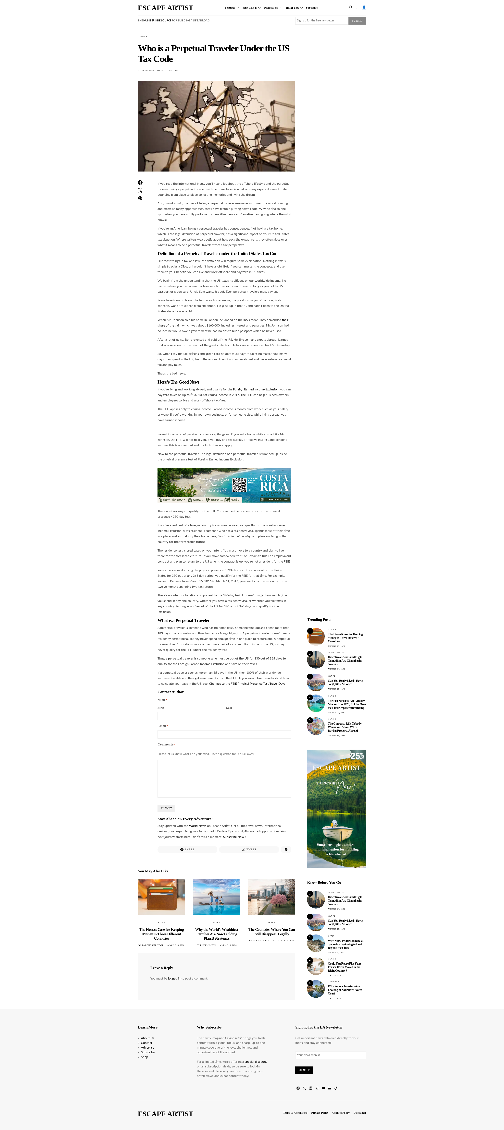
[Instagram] (310, 1088)
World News (198, 825)
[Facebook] (298, 1088)
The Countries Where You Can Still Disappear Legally (271, 931)
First (161, 707)
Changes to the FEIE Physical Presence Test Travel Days (247, 683)
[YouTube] (323, 1088)
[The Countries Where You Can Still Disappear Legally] (271, 897)
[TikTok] (336, 1088)
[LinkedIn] (329, 1088)
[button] (357, 7)
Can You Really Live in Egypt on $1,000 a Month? (345, 682)
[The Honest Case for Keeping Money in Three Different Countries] (161, 897)
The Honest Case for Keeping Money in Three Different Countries (161, 933)
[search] (350, 8)
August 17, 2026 (336, 689)
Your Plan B (249, 7)
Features (230, 7)
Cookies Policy (341, 1112)
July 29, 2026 (334, 975)
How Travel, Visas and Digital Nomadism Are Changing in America (345, 660)
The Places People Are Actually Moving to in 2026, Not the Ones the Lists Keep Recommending (347, 704)
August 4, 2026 (336, 953)
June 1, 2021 (173, 70)
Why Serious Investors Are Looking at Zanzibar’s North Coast (345, 990)
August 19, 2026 (336, 735)
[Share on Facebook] (140, 182)
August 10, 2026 (228, 945)
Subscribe (312, 7)
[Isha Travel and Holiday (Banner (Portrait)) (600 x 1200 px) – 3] (336, 808)
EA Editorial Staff (152, 70)
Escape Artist (165, 8)
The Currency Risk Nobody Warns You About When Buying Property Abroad (344, 727)
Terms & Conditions (295, 1112)
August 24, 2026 (336, 669)
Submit (357, 20)
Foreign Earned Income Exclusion (256, 389)
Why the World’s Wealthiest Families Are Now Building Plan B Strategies (216, 933)
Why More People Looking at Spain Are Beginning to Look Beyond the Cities (345, 944)
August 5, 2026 (286, 941)
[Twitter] (304, 1088)
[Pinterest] (317, 1088)
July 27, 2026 (334, 998)
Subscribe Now (234, 837)
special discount (256, 1061)
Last (229, 707)
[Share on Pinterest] (140, 198)
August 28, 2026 (336, 713)
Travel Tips (292, 7)
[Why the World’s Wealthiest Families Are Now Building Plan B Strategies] (216, 897)
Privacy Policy (319, 1112)
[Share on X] (140, 190)
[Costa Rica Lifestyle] (224, 485)
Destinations (271, 7)
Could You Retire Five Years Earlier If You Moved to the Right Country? (344, 967)
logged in (174, 978)
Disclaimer (360, 1112)
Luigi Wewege (208, 945)
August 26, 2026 (175, 945)
